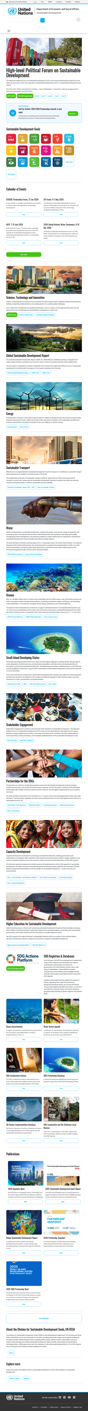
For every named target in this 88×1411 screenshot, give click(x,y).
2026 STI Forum (11, 315)
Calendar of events (14, 1378)
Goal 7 (43, 96)
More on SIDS (52, 684)
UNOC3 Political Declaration (33, 617)
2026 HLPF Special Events (25, 96)
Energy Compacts (12, 427)
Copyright (44, 1407)
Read (25, 1202)
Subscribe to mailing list (26, 740)
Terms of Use (77, 1407)
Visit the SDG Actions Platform (15, 968)
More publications (44, 1318)
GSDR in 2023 (46, 373)
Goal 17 (64, 96)
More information (12, 740)
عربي (35, 2)
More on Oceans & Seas (50, 617)
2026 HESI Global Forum (39, 945)
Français (58, 2)
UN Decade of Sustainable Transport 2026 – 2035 (21, 487)
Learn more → (73, 113)
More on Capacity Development (15, 883)
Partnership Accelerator (50, 805)
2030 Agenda (11, 174)
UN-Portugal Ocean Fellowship (48, 877)
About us (11, 1353)
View (23, 214)
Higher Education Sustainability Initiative (18, 945)
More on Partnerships (13, 811)
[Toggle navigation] (8, 31)
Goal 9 (50, 96)
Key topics (26, 1378)
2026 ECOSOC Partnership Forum (16, 805)
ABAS (25, 684)
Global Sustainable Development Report (18, 373)
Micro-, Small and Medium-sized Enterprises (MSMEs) (21, 877)
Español (77, 2)
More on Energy (24, 427)
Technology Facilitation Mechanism (45, 315)
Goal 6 (37, 96)
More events (23, 254)
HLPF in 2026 (11, 96)
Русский (68, 2)
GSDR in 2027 (35, 373)
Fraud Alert (54, 1407)
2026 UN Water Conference (15, 554)
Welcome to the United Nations (18, 2)
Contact (35, 1407)
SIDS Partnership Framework (37, 684)
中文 (42, 2)
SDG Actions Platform (35, 805)
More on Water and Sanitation (34, 554)
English (50, 2)
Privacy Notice (66, 1407)
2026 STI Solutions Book (26, 315)
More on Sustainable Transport (46, 487)
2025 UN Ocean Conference (15, 617)
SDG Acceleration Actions (67, 805)
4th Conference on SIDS (13, 684)
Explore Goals (69, 162)
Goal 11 (57, 96)
